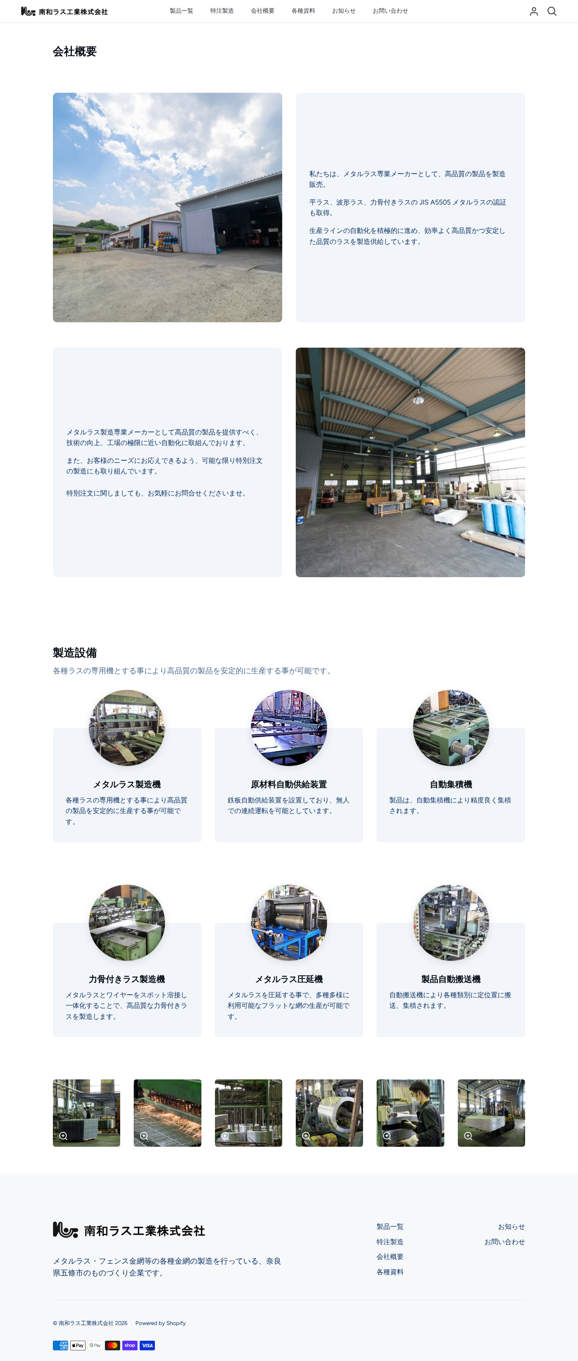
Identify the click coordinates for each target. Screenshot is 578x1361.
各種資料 (390, 1272)
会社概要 (390, 1257)
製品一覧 (390, 1227)
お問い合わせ (504, 1242)
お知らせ (511, 1227)
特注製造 (390, 1242)
